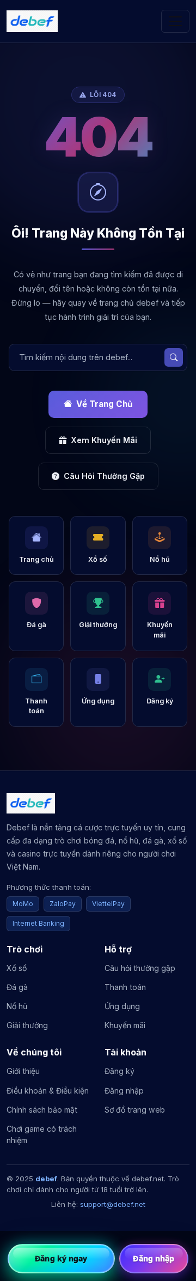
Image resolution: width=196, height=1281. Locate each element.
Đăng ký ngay (61, 1258)
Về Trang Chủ (104, 404)
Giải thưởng (27, 1025)
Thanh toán (125, 987)
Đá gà (17, 987)
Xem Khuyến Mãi (104, 440)
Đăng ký (119, 1071)
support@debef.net (112, 1204)
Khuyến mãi (125, 1025)
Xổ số (17, 968)
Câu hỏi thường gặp (140, 968)
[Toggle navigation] (175, 21)
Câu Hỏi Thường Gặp (104, 476)
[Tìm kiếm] (173, 357)
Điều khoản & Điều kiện (48, 1090)
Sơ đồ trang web (135, 1109)
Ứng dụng (122, 1006)
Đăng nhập (124, 1090)
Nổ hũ (17, 1006)
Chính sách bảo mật (42, 1109)
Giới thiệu (23, 1071)
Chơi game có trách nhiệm (42, 1134)
